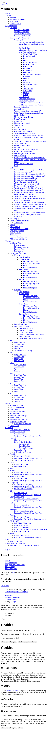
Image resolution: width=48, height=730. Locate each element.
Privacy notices (15, 233)
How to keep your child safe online (31, 42)
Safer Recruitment (20, 143)
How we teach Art (20, 493)
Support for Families (21, 326)
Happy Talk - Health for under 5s (30, 338)
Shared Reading (24, 446)
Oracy (12, 462)
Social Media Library (30, 54)
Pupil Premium (15, 227)
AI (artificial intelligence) (18, 239)
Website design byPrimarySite (16, 592)
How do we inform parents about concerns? (29, 176)
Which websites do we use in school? (27, 111)
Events (7, 539)
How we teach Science (22, 472)
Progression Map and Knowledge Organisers (30, 519)
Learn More (5, 586)
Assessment (18, 223)
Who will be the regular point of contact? (28, 190)
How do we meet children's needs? (26, 184)
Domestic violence (20, 129)
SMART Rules (24, 97)
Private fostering (20, 156)
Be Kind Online (28, 64)
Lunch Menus (15, 409)
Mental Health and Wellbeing (15, 543)
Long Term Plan (24, 257)
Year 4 (12, 373)
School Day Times (16, 405)
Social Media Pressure (31, 85)
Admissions (14, 235)
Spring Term (23, 269)
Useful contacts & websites (23, 164)
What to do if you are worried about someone (30, 141)
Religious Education (17, 476)
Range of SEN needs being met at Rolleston (29, 170)
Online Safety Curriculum (23, 489)
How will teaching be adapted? (25, 186)
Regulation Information (22, 424)
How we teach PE (20, 434)
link (13, 573)
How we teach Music (21, 535)
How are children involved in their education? (30, 204)
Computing (14, 483)
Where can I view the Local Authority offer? (30, 212)
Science (12, 470)
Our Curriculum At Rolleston (20, 430)
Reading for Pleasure (26, 448)
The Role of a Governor (22, 34)
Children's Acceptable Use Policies (31, 105)
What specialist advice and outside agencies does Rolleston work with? (29, 199)
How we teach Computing (23, 485)
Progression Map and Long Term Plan (27, 495)
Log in (7, 550)
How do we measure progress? (25, 180)
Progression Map (20, 450)
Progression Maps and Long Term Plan (28, 436)
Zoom (25, 60)
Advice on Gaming (30, 62)
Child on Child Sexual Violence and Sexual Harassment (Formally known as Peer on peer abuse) (30, 160)
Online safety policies (26, 101)
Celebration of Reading (22, 452)
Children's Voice (15, 243)
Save (20, 728)
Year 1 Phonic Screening (23, 351)
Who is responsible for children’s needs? (28, 188)
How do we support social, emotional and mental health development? (29, 193)
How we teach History (22, 505)
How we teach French (22, 517)
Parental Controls (29, 56)
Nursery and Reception (18, 253)
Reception (17, 290)
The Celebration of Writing (23, 460)
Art (11, 491)
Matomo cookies (12, 691)
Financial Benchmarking (18, 237)
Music (12, 533)
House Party (27, 70)
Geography (14, 509)
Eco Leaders (18, 251)
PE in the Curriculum (17, 432)
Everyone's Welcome (21, 531)
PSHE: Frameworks (21, 527)
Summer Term (24, 279)
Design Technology (17, 497)
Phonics (17, 440)
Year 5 (12, 383)
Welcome (13, 18)
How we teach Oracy (21, 464)
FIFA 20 (26, 93)
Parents (7, 403)
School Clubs (14, 413)
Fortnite (26, 58)
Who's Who (14, 22)
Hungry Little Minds (26, 332)
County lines (18, 121)
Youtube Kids (28, 89)
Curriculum (9, 428)
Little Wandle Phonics (26, 328)
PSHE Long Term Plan (22, 523)
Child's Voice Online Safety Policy (31, 103)
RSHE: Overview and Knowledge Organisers (30, 529)
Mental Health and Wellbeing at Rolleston (24, 545)
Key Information (11, 26)
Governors (13, 28)
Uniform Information (17, 407)
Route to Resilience (21, 525)
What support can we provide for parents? (29, 206)
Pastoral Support (15, 418)
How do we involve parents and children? (29, 174)
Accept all (13, 642)
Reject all (5, 642)
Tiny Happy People (25, 330)
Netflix (25, 95)
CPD (16, 166)
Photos (25, 265)
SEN (11, 168)
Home (7, 13)
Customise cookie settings (27, 642)
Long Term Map (24, 292)
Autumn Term (24, 259)
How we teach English (22, 456)
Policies (12, 225)
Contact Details (15, 24)
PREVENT (18, 147)
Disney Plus (27, 66)
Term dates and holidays (18, 415)
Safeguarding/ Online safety (19, 38)
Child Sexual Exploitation (23, 152)
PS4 (24, 80)
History (12, 503)
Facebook (26, 68)
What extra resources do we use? (25, 196)
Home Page (5, 4)
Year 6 (12, 393)
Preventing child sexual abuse (24, 154)
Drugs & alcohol (20, 119)
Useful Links (14, 426)
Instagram (26, 72)
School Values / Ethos (17, 20)
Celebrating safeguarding (23, 131)
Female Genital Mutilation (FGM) (26, 149)
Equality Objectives (17, 231)
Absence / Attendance (17, 411)
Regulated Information (18, 422)
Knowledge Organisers (31, 263)
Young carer (18, 125)
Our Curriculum (24, 48)
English (12, 454)
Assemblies (18, 127)
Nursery (17, 255)
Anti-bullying (19, 109)
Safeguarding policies (21, 107)
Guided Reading (24, 444)
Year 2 (12, 353)
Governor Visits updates (22, 36)
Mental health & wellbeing (23, 117)
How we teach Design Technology (26, 499)
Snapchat (26, 82)
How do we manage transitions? (25, 178)
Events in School (16, 541)
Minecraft (26, 78)
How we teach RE (20, 478)
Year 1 (12, 340)
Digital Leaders (19, 245)
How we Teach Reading (22, 442)
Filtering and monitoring (22, 123)
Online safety (19, 40)
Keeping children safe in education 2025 (28, 135)
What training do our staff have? (25, 182)
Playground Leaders (21, 247)
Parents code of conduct (18, 420)
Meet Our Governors (21, 32)
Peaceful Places (19, 249)
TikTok (25, 87)
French (12, 515)
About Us (8, 15)
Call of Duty (27, 91)
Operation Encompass (22, 145)
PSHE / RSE (14, 521)
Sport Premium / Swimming (19, 229)
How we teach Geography (23, 511)
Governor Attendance (21, 30)
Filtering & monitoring (27, 99)
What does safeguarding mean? (25, 133)
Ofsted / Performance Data (19, 221)
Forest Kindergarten (30, 267)
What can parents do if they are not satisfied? (30, 202)
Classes (8, 241)
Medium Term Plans (30, 261)
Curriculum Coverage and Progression (27, 537)
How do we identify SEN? (23, 172)
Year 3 (12, 363)
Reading (13, 438)
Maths (12, 468)
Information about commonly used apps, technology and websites (33, 51)
